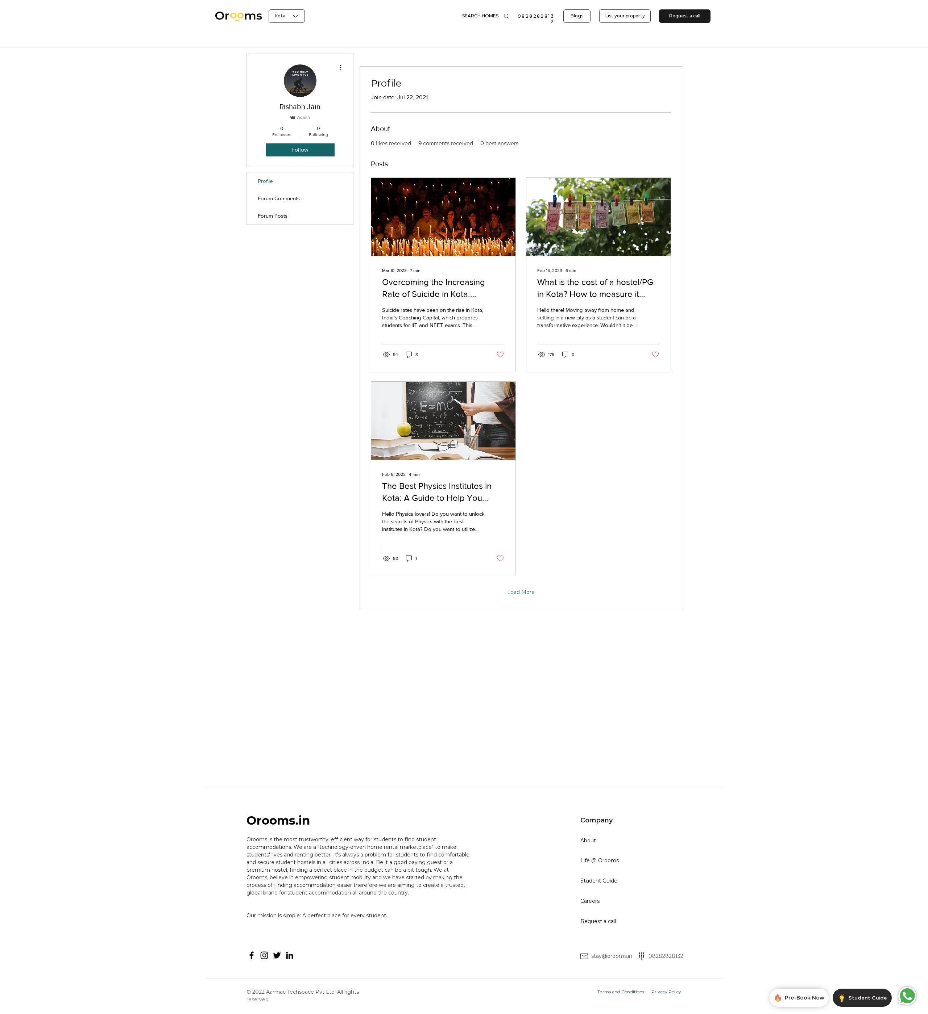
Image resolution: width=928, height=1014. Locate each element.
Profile (265, 181)
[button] (480, 16)
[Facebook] (251, 955)
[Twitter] (277, 955)
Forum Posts (272, 216)
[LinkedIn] (290, 955)
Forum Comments (279, 198)
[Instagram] (264, 955)
